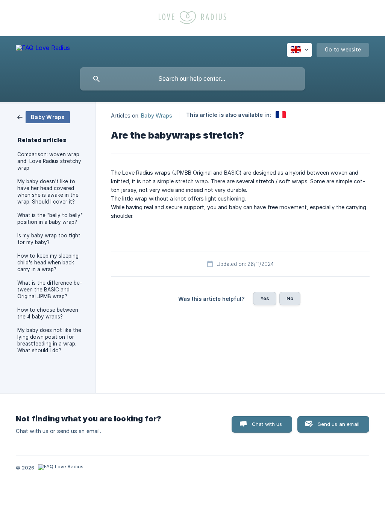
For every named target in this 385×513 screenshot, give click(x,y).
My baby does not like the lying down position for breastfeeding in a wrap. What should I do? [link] (49, 340)
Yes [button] (264, 298)
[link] (43, 116)
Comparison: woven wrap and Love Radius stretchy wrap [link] (49, 161)
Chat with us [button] (267, 424)
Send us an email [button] (338, 424)
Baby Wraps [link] (156, 115)
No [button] (289, 298)
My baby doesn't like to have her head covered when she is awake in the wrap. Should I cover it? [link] (48, 191)
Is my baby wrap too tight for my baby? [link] (48, 238)
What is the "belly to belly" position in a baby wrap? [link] (50, 218)
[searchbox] (192, 79)
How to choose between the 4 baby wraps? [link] (47, 313)
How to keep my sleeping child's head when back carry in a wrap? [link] (48, 262)
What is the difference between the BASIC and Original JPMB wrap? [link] (49, 289)
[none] (43, 49)
